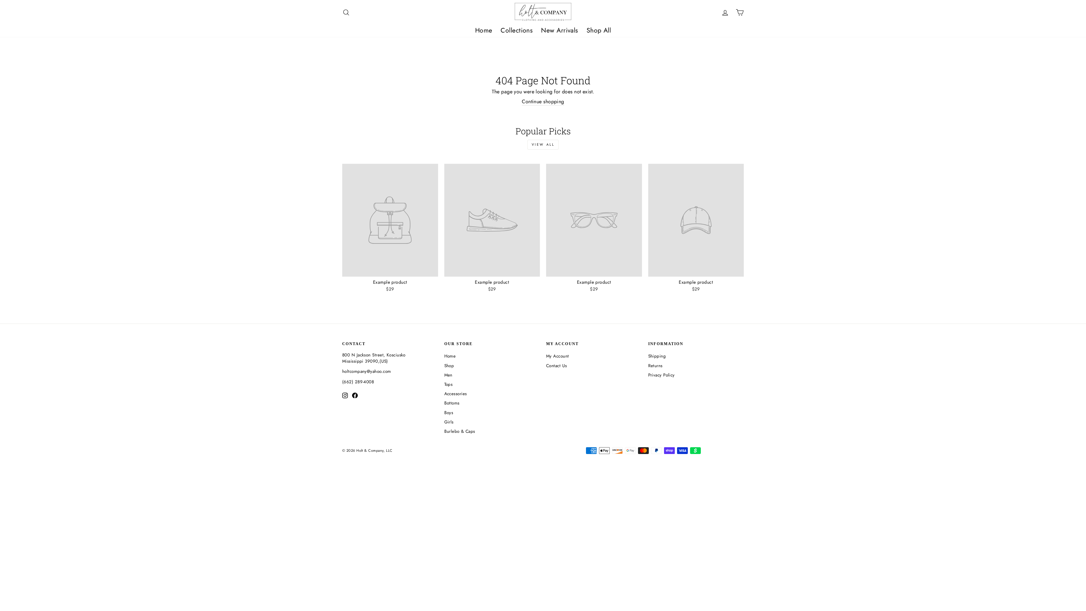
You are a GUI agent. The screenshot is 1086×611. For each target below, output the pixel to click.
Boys (448, 413)
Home (483, 30)
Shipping (657, 356)
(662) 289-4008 (358, 382)
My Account (557, 356)
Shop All (599, 30)
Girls (449, 422)
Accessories (455, 394)
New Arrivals (559, 30)
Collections (517, 30)
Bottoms (452, 403)
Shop (449, 366)
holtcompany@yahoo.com (366, 371)
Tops (448, 384)
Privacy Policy (661, 375)
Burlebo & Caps (459, 431)
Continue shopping (543, 101)
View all (543, 144)
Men (448, 375)
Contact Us (556, 366)
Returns (655, 366)
